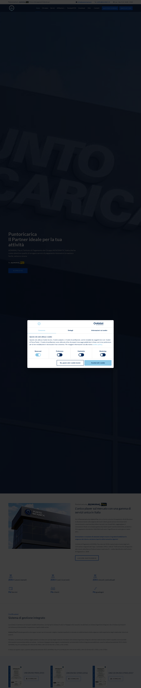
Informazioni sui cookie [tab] (99, 330)
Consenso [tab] (41, 330)
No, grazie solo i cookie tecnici (70, 363)
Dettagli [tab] (70, 330)
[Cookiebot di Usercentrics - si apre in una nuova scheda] (95, 323)
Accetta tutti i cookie (98, 363)
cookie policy (97, 344)
